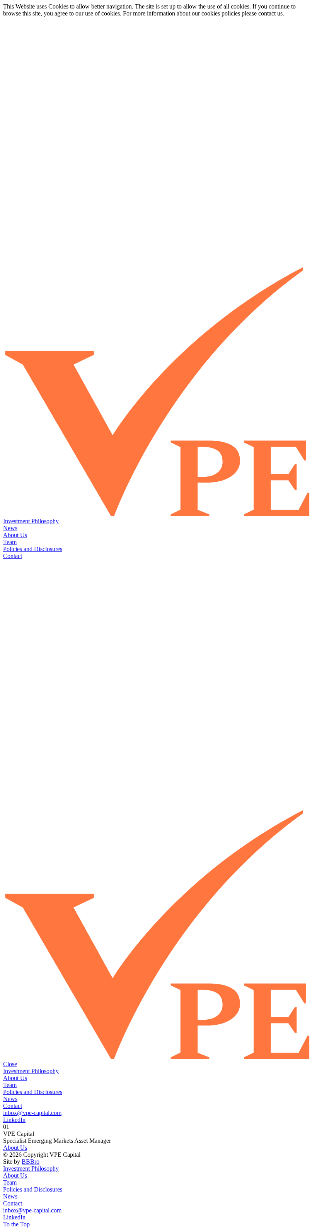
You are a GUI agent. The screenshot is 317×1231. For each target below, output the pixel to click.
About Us (15, 535)
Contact (12, 556)
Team (10, 542)
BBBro (30, 1161)
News (10, 528)
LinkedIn (14, 1119)
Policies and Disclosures (32, 549)
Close (10, 1064)
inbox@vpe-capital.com (32, 1112)
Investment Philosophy (31, 521)
